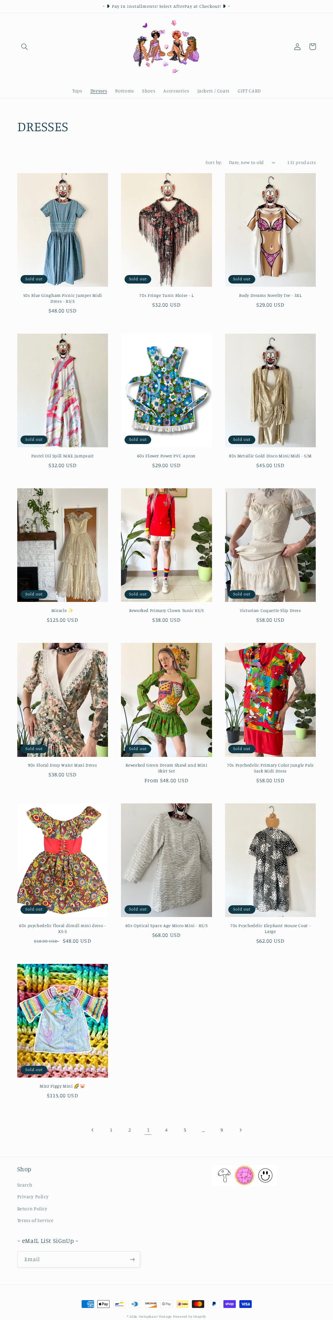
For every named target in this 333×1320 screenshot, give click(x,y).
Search (25, 1185)
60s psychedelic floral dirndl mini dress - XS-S (62, 928)
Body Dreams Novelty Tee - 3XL (270, 295)
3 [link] (148, 1130)
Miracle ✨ (62, 610)
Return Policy (32, 1208)
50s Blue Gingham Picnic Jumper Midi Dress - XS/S (62, 298)
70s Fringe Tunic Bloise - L (166, 295)
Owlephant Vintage (155, 1316)
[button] (24, 46)
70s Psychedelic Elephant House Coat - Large (270, 928)
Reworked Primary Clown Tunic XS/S (166, 610)
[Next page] (240, 1129)
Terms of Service (35, 1220)
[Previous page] (92, 1129)
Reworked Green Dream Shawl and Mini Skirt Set (166, 767)
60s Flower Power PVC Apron (166, 455)
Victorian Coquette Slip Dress (270, 610)
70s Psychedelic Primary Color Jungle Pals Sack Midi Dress (270, 767)
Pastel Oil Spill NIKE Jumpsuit (62, 455)
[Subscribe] (132, 1259)
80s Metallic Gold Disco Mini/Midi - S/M (270, 455)
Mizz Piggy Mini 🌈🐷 (62, 1086)
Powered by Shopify (189, 1316)
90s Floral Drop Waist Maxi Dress (62, 765)
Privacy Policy (33, 1196)
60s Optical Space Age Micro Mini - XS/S (167, 925)
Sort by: (214, 162)
